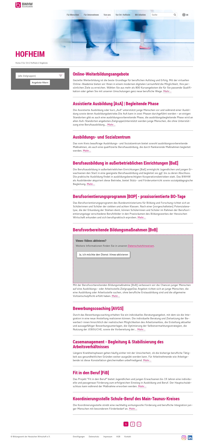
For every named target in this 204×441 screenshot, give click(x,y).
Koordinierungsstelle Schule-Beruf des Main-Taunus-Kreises (126, 398)
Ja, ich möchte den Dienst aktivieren (103, 254)
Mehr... (167, 91)
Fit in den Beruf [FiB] (91, 372)
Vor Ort (25, 63)
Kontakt (127, 436)
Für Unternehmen (91, 14)
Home (17, 63)
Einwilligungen (79, 436)
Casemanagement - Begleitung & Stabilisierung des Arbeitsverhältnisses (118, 344)
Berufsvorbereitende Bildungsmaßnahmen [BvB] (115, 230)
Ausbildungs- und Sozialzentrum (101, 137)
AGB (118, 436)
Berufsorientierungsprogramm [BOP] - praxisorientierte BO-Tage (129, 196)
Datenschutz (94, 436)
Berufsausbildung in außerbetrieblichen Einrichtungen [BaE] (125, 163)
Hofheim (34, 63)
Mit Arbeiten (140, 14)
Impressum (107, 436)
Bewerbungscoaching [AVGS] (98, 308)
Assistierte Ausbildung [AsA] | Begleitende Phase (116, 103)
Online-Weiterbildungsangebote (101, 74)
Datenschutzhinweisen (141, 245)
